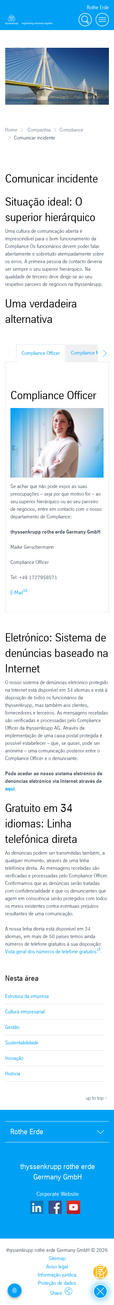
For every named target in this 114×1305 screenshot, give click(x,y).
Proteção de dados (57, 1283)
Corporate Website (57, 1194)
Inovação (14, 1058)
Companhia (38, 130)
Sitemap (57, 1258)
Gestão (12, 1027)
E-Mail (16, 593)
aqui (10, 789)
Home (11, 130)
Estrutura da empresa (27, 996)
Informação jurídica (57, 1275)
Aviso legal (57, 1267)
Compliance (71, 130)
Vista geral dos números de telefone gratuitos (51, 952)
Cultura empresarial (25, 1012)
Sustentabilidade (21, 1043)
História (12, 1074)
